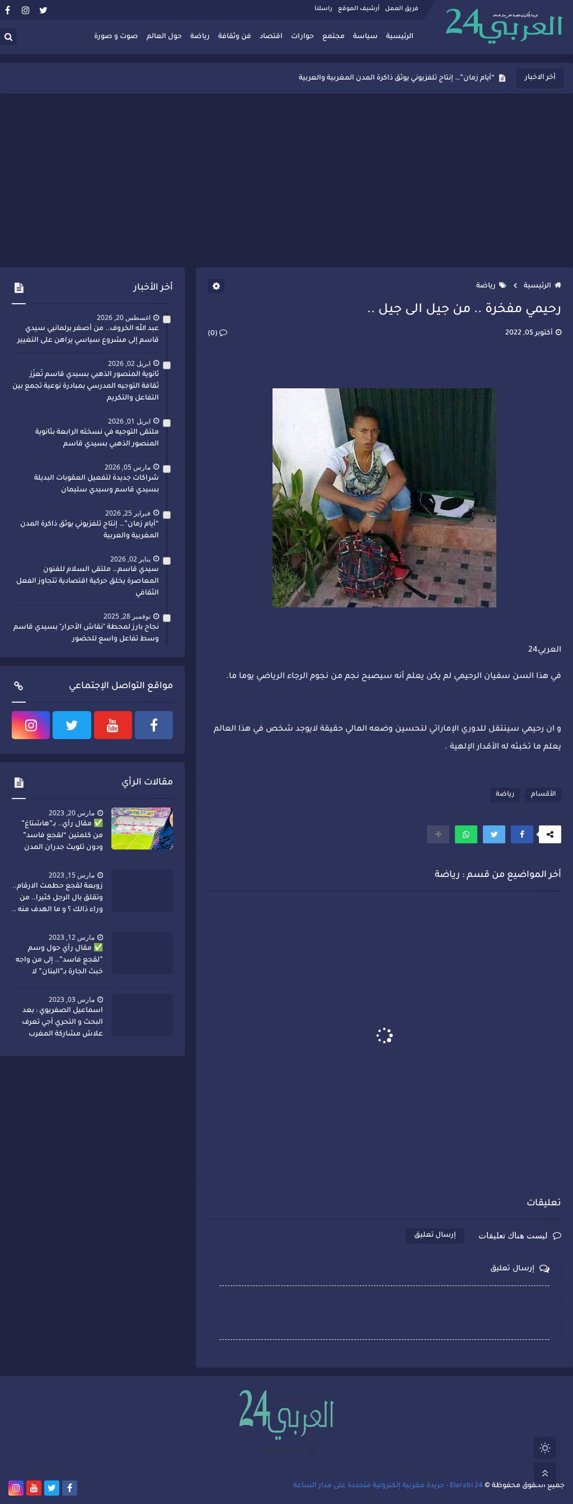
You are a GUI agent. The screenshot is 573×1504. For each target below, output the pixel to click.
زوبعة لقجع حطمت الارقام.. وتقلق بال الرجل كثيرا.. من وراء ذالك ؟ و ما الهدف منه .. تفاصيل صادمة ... (57, 899)
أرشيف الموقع (358, 9)
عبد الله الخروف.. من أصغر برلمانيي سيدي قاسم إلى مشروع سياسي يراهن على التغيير (88, 335)
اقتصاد (271, 37)
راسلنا (323, 9)
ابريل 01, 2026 (129, 421)
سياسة (365, 37)
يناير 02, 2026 (130, 559)
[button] (522, 834)
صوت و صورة (116, 37)
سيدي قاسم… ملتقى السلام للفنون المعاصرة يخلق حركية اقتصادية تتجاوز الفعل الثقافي (87, 581)
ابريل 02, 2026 (129, 363)
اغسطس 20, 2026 (124, 317)
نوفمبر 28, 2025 (127, 616)
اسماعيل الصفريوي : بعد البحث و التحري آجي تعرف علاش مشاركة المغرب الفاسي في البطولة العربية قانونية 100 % (60, 1024)
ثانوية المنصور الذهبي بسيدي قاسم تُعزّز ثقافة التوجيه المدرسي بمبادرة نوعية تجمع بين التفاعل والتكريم (85, 386)
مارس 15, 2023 (72, 875)
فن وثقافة (234, 37)
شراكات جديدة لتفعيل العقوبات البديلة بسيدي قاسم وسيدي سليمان (96, 484)
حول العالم (164, 37)
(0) (213, 334)
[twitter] (43, 9)
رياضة (200, 37)
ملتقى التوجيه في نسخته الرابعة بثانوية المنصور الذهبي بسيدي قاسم (97, 438)
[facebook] (7, 9)
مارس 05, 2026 (128, 467)
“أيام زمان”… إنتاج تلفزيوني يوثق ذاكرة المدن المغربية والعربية (397, 78)
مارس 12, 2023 (72, 937)
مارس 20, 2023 (72, 813)
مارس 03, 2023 (72, 999)
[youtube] (113, 725)
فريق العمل (402, 9)
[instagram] (25, 9)
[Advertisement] (286, 180)
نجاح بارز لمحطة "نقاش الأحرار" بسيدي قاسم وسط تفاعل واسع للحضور (86, 633)
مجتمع (333, 37)
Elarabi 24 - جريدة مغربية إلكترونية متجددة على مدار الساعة (388, 1486)
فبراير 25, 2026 (128, 513)
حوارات (302, 37)
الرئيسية (400, 37)
